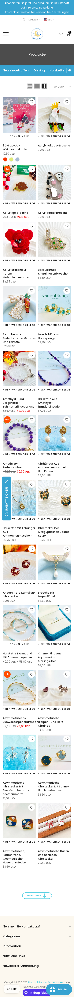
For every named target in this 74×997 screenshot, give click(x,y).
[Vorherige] (6, 70)
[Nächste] (68, 70)
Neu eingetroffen (16, 70)
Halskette (57, 70)
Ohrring (39, 70)
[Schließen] (6, 481)
